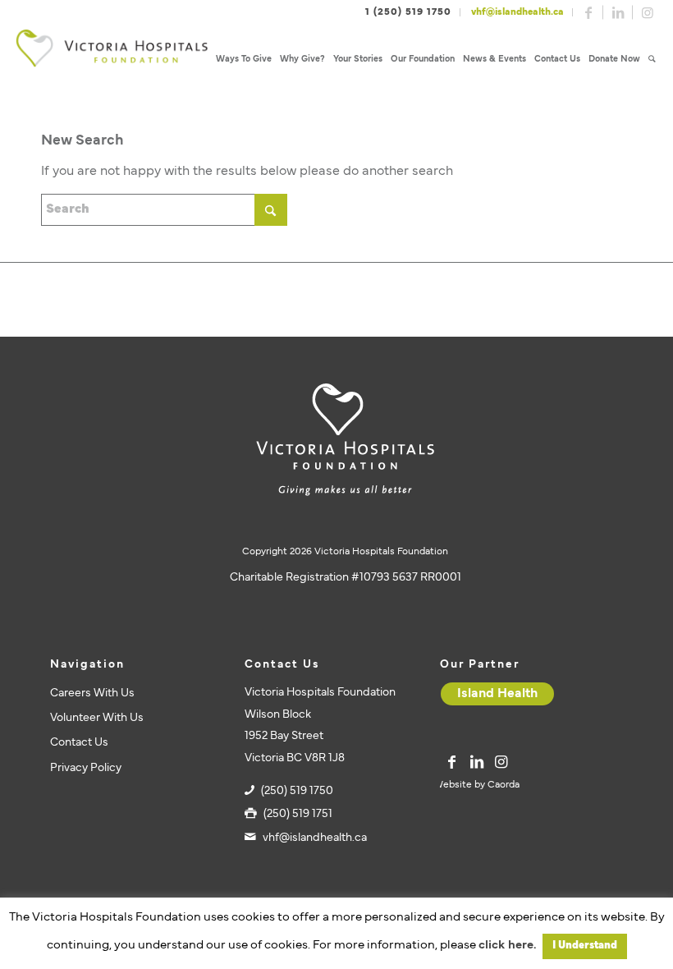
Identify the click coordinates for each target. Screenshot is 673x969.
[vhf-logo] (111, 59)
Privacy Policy (85, 768)
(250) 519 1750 (297, 791)
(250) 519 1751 (297, 814)
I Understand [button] (584, 946)
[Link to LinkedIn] (618, 12)
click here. (507, 945)
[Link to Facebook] (588, 12)
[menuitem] (244, 59)
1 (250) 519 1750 (408, 12)
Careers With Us (92, 693)
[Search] (652, 59)
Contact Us (79, 742)
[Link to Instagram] (647, 12)
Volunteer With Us (97, 718)
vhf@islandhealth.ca (517, 12)
